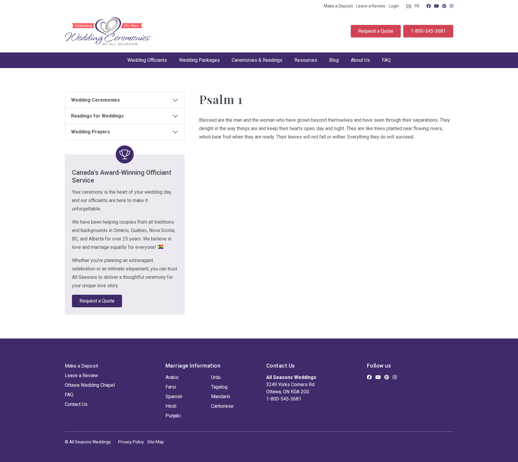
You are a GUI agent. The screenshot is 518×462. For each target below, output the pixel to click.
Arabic (172, 377)
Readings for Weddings (97, 116)
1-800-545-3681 (428, 31)
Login (394, 6)
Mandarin (220, 396)
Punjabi (173, 416)
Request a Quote (375, 31)
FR (417, 6)
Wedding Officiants (147, 60)
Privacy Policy (131, 442)
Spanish (173, 396)
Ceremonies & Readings (257, 60)
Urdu (216, 377)
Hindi (170, 406)
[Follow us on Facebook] (429, 6)
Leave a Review (371, 6)
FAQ (386, 60)
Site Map (155, 442)
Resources (305, 60)
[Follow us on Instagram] (451, 6)
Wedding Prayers (90, 132)
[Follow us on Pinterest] (444, 6)
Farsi (170, 387)
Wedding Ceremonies (95, 100)
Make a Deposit (338, 6)
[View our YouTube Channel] (436, 6)
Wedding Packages (199, 60)
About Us (360, 60)
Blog (334, 60)
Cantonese (222, 406)
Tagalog (219, 387)
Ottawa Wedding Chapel (90, 385)
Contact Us (76, 404)
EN (408, 6)
